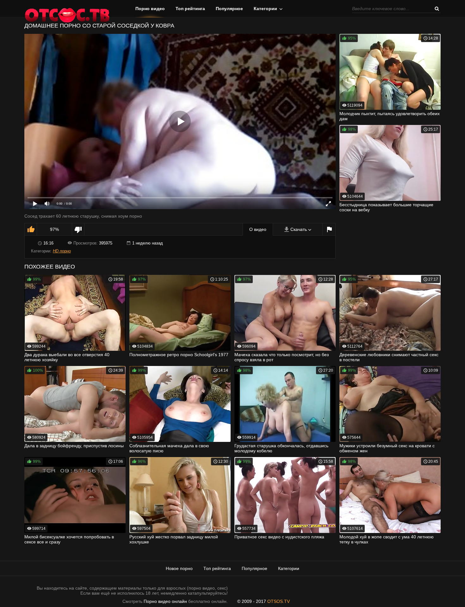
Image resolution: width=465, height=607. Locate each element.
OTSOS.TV (278, 601)
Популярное (229, 8)
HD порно (62, 251)
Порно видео (150, 8)
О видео (257, 229)
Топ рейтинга (190, 8)
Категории (265, 8)
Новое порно (179, 568)
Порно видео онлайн (165, 601)
